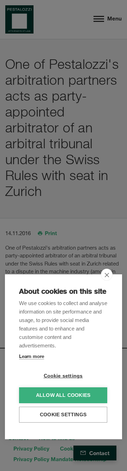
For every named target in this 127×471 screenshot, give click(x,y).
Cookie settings (63, 375)
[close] (107, 275)
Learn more (31, 356)
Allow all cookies (63, 395)
